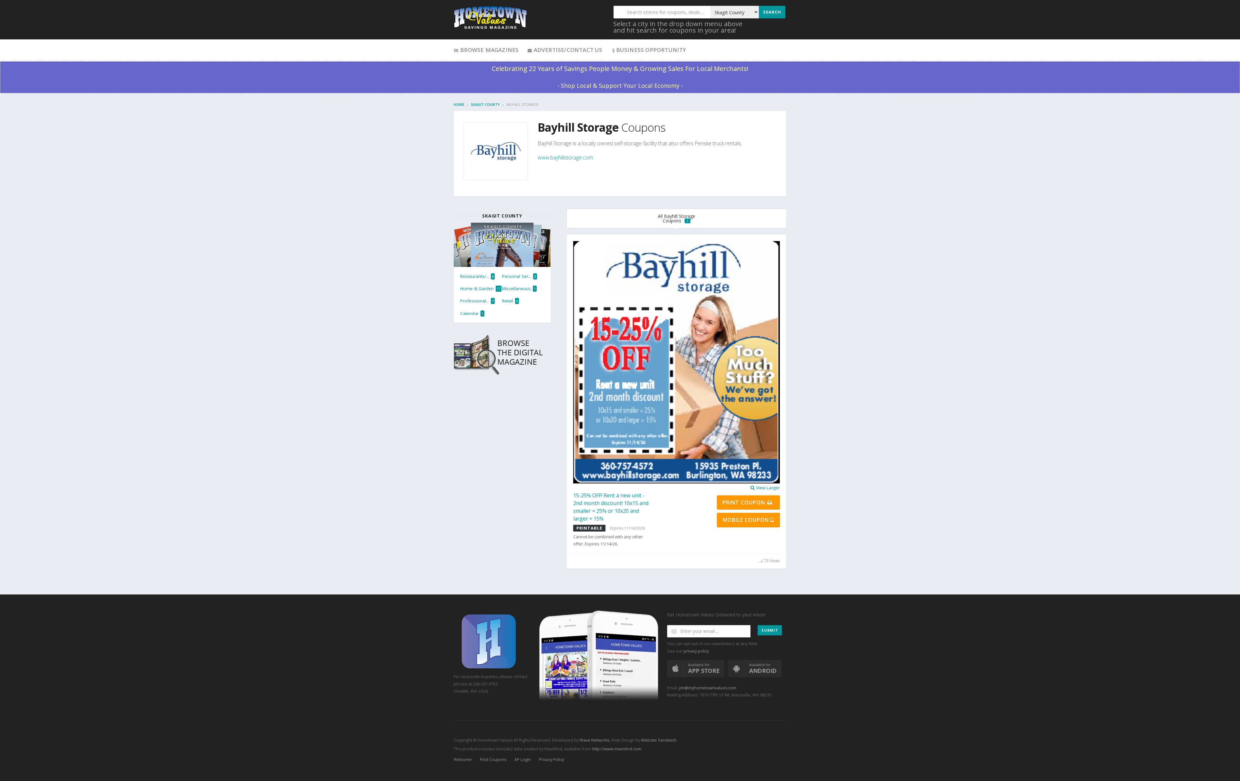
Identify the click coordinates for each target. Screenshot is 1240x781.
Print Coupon (744, 502)
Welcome (463, 759)
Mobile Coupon (746, 519)
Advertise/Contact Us (567, 50)
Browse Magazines (489, 50)
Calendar (471, 313)
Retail (510, 301)
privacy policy (696, 651)
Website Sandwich (658, 740)
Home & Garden (480, 288)
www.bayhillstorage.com (565, 157)
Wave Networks (594, 740)
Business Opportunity (651, 50)
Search (772, 12)
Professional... (477, 301)
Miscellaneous (519, 288)
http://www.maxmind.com (616, 749)
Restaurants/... (477, 276)
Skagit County (485, 104)
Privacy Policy (551, 759)
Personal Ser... (519, 276)
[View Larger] (676, 362)
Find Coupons (493, 759)
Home (459, 104)
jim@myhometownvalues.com (707, 688)
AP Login (522, 759)
